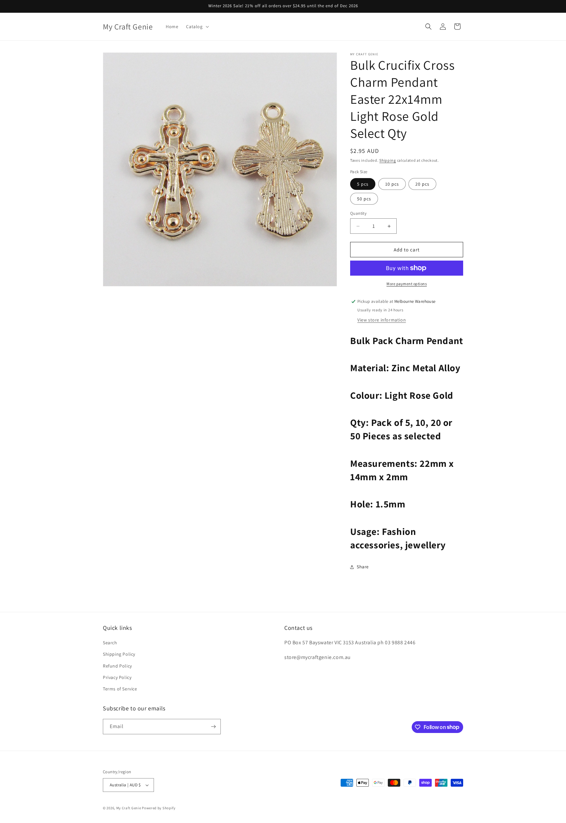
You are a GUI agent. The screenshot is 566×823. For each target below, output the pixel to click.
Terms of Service (120, 689)
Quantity (358, 213)
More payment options (407, 283)
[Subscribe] (213, 726)
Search (110, 643)
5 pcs (362, 184)
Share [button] (363, 567)
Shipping (387, 160)
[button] (196, 26)
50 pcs (364, 199)
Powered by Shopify (159, 808)
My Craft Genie (128, 808)
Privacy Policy (117, 677)
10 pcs (392, 184)
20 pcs (422, 184)
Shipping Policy (119, 654)
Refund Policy (117, 666)
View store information (381, 320)
